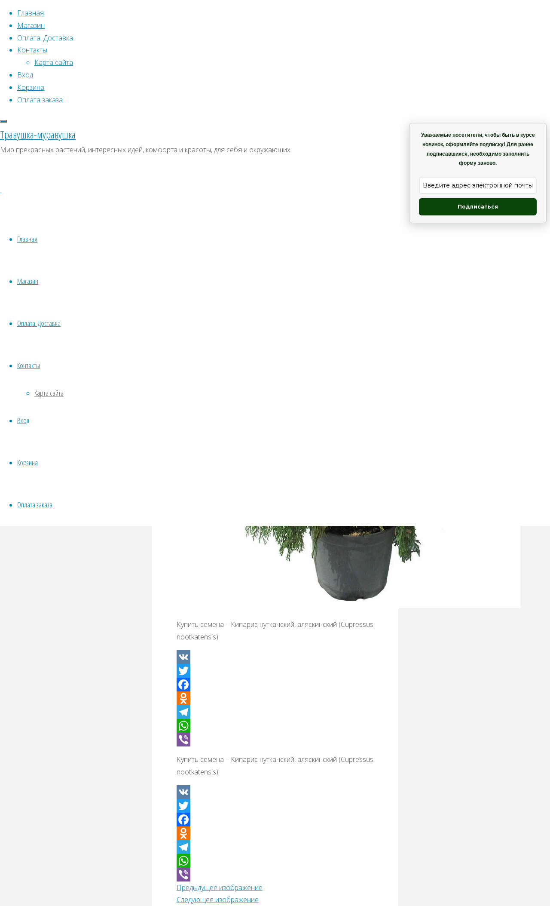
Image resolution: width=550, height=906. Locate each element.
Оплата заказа (34, 505)
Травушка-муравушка (38, 134)
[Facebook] (275, 684)
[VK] (275, 657)
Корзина (27, 462)
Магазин (27, 281)
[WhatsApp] (275, 726)
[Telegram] (275, 712)
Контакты (28, 365)
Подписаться (478, 206)
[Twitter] (275, 671)
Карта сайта (49, 393)
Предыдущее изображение (220, 887)
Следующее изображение (218, 899)
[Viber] (275, 739)
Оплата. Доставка (39, 323)
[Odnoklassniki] (275, 698)
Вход (23, 420)
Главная (27, 239)
